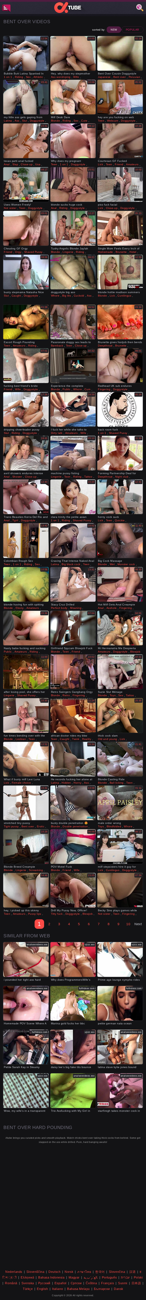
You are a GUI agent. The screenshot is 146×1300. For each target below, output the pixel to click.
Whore (55, 295)
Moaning (75, 607)
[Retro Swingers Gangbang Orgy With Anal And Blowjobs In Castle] (73, 671)
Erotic (40, 826)
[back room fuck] (120, 409)
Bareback (57, 345)
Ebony (20, 607)
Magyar (74, 1277)
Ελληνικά (27, 1277)
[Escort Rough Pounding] (26, 322)
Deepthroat (105, 345)
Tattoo (88, 476)
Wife (76, 76)
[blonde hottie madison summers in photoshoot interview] (120, 272)
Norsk (69, 1271)
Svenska (27, 1283)
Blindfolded (114, 826)
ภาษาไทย (84, 1271)
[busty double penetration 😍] (73, 803)
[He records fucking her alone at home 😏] (73, 759)
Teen (101, 120)
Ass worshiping (61, 76)
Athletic (38, 76)
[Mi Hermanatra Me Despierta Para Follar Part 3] (120, 628)
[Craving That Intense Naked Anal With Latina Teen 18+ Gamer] (73, 540)
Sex (28, 76)
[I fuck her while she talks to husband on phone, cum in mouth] (73, 409)
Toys (113, 695)
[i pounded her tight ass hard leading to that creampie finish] (26, 959)
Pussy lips (34, 913)
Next (138, 924)
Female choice (21, 782)
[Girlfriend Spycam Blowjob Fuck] (73, 628)
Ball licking (117, 782)
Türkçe (28, 1289)
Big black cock (71, 564)
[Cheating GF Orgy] (26, 228)
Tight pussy (11, 826)
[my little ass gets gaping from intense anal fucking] (26, 97)
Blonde (55, 120)
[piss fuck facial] (120, 184)
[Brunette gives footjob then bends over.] (120, 322)
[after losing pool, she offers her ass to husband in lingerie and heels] (26, 671)
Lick (100, 164)
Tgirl (15, 520)
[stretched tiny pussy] (26, 803)
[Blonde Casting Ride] (120, 759)
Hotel (132, 251)
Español (61, 1283)
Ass (17, 120)
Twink (75, 739)
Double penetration (75, 826)
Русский (44, 1283)
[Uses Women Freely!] (26, 184)
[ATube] (73, 7)
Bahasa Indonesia (51, 1277)
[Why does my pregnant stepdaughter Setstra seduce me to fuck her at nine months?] (73, 140)
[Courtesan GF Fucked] (120, 140)
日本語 (136, 1283)
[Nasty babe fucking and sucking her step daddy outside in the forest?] (26, 628)
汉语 (132, 1271)
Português (109, 1277)
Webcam (112, 120)
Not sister (10, 208)
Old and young (107, 739)
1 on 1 (8, 76)
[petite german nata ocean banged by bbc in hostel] (120, 1003)
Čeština (91, 1283)
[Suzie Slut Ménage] (120, 671)
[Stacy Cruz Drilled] (73, 584)
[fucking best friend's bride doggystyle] (26, 365)
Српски (76, 1283)
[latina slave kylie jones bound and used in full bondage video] (120, 1047)
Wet (112, 564)
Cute (84, 120)
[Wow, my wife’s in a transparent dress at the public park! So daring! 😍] (26, 1090)
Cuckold (79, 295)
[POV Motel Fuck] (73, 846)
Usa (37, 164)
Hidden (66, 782)
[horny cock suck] (120, 496)
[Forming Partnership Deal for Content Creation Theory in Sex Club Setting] (120, 453)
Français (107, 1283)
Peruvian (134, 76)
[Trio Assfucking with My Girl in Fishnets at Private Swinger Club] (73, 1090)
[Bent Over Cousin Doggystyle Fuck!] (120, 53)
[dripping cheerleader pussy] (26, 409)
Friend (119, 164)
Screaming (36, 870)
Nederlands (13, 1271)
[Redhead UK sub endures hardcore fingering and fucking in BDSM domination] (120, 365)
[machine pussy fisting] (73, 453)
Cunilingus (124, 295)
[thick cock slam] (120, 715)
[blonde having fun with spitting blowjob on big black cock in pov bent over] (26, 584)
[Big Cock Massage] (120, 540)
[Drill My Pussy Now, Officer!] (73, 890)
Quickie (120, 520)
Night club (121, 476)
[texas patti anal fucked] (26, 140)
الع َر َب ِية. (91, 1277)
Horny (77, 782)
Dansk (118, 1289)
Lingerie (68, 251)
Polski (138, 1277)
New (114, 29)
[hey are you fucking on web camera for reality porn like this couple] (120, 97)
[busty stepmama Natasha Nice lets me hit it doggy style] (26, 272)
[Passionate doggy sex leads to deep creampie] (73, 322)
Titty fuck (57, 913)
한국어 (100, 1271)
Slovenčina (117, 1271)
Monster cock (126, 564)
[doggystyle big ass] (73, 272)
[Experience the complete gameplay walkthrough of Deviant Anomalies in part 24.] (73, 365)
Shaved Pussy (33, 251)
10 (128, 924)
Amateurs (132, 164)
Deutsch (54, 1271)
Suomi (122, 1283)
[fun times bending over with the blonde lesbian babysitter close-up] (26, 715)
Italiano (57, 1289)
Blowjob (135, 651)
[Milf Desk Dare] (73, 97)
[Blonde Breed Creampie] (26, 846)
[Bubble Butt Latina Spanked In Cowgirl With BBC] (26, 53)
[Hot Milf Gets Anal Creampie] (120, 584)
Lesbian (21, 739)
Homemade (105, 251)
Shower (17, 476)
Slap (15, 164)
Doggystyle (37, 120)
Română (11, 1283)
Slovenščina (35, 1271)
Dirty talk (57, 432)
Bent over (119, 76)
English (42, 1289)
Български (102, 1289)
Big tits (66, 295)
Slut (24, 120)
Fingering (104, 389)
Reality (86, 739)
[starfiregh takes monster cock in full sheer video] (120, 1090)
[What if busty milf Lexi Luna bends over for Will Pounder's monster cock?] (26, 759)
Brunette (121, 251)
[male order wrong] (120, 803)
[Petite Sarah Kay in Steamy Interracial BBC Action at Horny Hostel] (26, 1047)
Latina (8, 120)
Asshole (111, 607)
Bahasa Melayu (78, 1289)
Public (67, 389)
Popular (132, 29)
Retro (66, 695)
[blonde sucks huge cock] (73, 184)
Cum (87, 389)
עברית (125, 1277)
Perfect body (59, 607)
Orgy (18, 251)
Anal (7, 164)
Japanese (104, 76)
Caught (16, 295)
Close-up (27, 164)
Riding (19, 76)
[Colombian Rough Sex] (26, 540)
